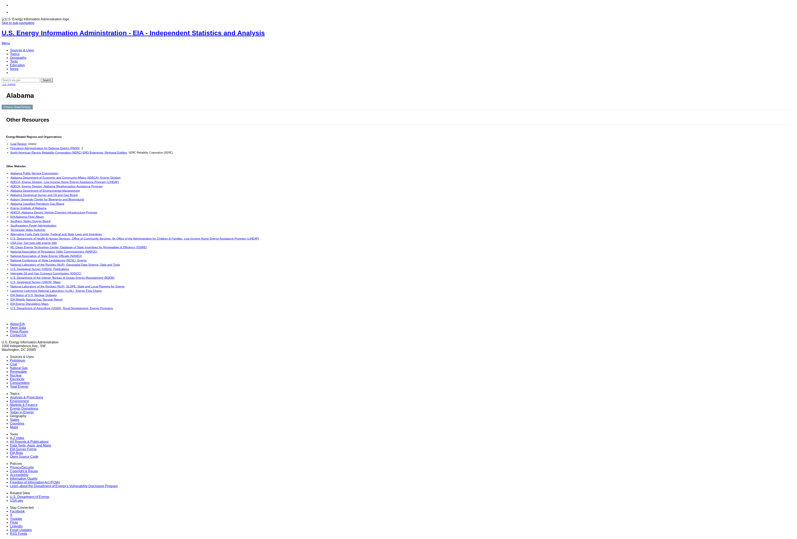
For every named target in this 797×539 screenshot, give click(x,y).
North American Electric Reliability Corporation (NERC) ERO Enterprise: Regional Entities (68, 152)
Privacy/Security (22, 467)
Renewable (18, 371)
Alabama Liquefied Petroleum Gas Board (37, 203)
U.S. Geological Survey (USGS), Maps (35, 282)
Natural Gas (19, 368)
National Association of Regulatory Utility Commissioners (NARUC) (53, 251)
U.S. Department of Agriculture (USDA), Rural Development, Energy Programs (61, 308)
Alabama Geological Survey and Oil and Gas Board (44, 195)
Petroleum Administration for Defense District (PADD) (45, 148)
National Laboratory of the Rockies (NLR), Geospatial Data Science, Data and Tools (65, 264)
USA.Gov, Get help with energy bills (33, 243)
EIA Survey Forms (23, 449)
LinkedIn (16, 526)
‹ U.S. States (9, 84)
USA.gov (16, 500)
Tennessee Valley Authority (27, 229)
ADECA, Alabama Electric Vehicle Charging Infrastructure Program (53, 212)
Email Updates (21, 530)
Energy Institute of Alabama (28, 208)
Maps (14, 427)
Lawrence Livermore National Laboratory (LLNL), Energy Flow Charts (56, 290)
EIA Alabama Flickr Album (27, 216)
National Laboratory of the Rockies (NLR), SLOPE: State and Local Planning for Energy (67, 286)
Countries (17, 423)
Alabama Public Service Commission (34, 173)
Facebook (17, 511)
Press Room (19, 331)
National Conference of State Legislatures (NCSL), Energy (48, 260)
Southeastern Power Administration (33, 225)
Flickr (14, 522)
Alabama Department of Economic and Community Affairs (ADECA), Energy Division (65, 177)
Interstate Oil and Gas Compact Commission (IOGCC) (45, 273)
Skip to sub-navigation (18, 23)
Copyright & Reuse (24, 471)
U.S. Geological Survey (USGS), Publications (39, 269)
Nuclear (16, 375)
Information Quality (24, 478)
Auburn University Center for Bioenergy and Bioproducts (47, 199)
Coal (13, 364)
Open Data (18, 327)
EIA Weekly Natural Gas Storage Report (36, 299)
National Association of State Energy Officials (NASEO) (46, 256)
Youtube (16, 519)
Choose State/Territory (17, 107)
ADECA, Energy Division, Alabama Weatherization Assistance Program (56, 186)
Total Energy (19, 386)
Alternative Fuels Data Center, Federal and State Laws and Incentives (56, 234)
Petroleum (17, 360)
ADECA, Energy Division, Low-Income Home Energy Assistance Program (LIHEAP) (64, 182)
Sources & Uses (22, 50)
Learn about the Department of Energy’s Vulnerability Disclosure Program (64, 486)
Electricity (17, 379)
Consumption (20, 383)
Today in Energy (22, 412)
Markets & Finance (24, 405)
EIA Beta (16, 453)
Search (47, 80)
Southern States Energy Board (30, 221)
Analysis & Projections (26, 397)
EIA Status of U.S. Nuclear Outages (33, 295)
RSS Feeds (18, 533)
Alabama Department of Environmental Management (45, 190)
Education (17, 65)
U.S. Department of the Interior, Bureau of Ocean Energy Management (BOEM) (62, 277)
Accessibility (19, 475)
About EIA (17, 324)
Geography (18, 57)
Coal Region (18, 143)
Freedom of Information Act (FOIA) (35, 482)
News (14, 69)
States (14, 420)
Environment (19, 401)
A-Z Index (17, 438)
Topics (15, 54)
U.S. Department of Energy (29, 497)
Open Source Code (24, 456)
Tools (14, 61)
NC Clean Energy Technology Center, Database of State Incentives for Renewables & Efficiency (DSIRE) (78, 247)
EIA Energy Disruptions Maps (29, 303)
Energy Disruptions (24, 408)
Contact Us (18, 335)
